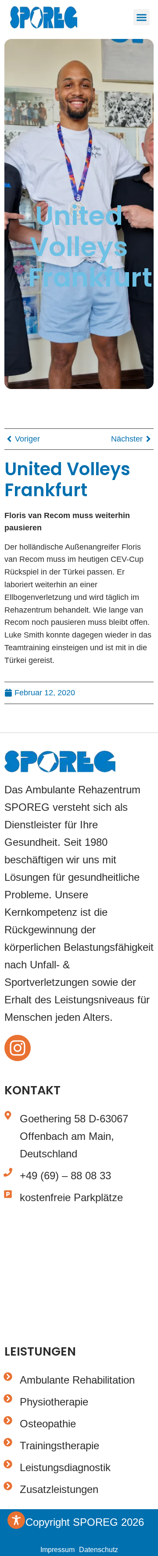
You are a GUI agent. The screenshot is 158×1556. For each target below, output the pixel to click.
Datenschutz (98, 1549)
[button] (141, 17)
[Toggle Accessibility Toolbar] (16, 1520)
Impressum (57, 1549)
